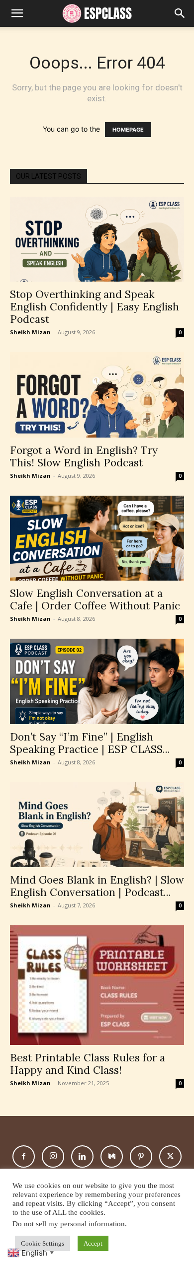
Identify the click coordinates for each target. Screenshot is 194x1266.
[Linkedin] (82, 1156)
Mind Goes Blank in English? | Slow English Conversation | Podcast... (97, 886)
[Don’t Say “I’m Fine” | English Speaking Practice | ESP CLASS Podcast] (97, 681)
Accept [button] (93, 1243)
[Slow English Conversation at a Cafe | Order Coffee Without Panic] (97, 538)
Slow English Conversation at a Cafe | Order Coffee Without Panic (95, 599)
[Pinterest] (141, 1156)
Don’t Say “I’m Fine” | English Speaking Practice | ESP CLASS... (90, 743)
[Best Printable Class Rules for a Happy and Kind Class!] (97, 985)
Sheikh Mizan (30, 332)
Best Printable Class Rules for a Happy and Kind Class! (87, 1064)
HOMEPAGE (128, 129)
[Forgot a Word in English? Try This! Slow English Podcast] (97, 394)
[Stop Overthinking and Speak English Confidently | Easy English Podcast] (97, 239)
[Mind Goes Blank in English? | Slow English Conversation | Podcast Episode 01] (97, 824)
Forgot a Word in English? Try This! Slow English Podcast (84, 456)
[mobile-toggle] (17, 13)
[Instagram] (53, 1156)
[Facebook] (23, 1156)
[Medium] (111, 1156)
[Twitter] (170, 1156)
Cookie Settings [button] (42, 1243)
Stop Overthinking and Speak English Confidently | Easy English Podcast (94, 307)
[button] (180, 13)
